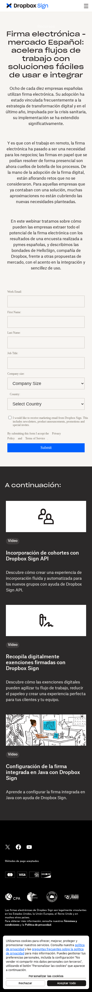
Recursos (46, 27)
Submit (46, 447)
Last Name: (14, 332)
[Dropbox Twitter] (7, 846)
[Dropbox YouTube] (29, 846)
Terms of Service (35, 438)
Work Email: (14, 291)
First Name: (14, 312)
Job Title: (12, 353)
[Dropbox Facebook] (18, 846)
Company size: (16, 373)
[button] (86, 6)
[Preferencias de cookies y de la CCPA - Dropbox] (46, 962)
